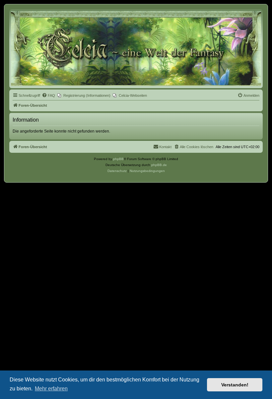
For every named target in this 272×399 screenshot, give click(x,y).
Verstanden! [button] (234, 384)
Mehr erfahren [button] (51, 388)
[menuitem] (48, 95)
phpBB (118, 159)
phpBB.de (159, 165)
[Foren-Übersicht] (136, 48)
